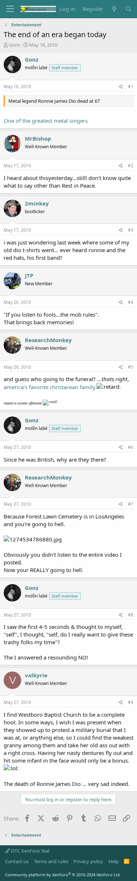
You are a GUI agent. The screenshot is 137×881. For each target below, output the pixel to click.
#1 (130, 86)
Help (114, 861)
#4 (130, 302)
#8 (130, 615)
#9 (130, 702)
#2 (130, 166)
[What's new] (114, 9)
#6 (130, 447)
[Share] (120, 87)
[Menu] (10, 9)
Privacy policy (88, 861)
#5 (130, 367)
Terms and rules (51, 861)
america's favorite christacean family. (50, 387)
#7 (130, 504)
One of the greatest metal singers (46, 120)
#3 (130, 230)
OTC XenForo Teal (29, 850)
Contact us (16, 861)
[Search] (128, 9)
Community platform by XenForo (63, 874)
